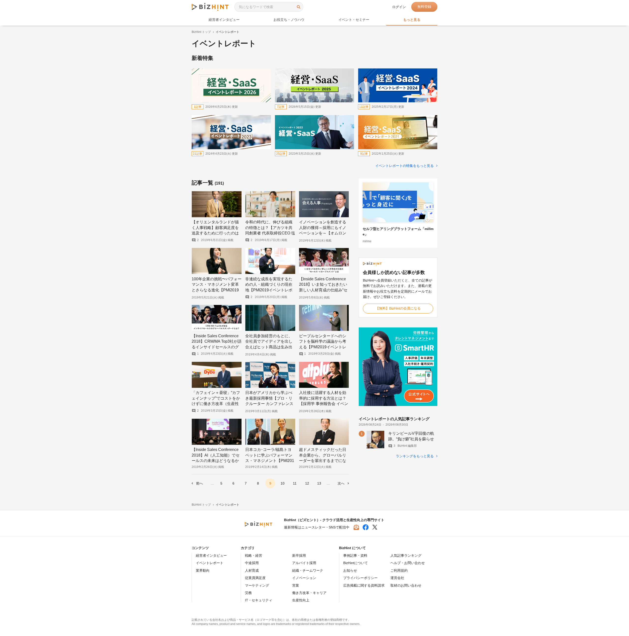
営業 (295, 585)
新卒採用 (299, 555)
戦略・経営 (253, 555)
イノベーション (304, 578)
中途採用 (252, 563)
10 (283, 483)
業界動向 (203, 570)
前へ (199, 483)
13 (319, 483)
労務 (248, 593)
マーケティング (257, 585)
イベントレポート (209, 563)
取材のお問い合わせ (405, 585)
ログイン (399, 7)
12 (307, 483)
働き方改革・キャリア (309, 593)
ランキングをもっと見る (415, 456)
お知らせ (350, 570)
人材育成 (252, 570)
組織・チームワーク (307, 570)
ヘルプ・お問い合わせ (407, 563)
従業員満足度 (255, 578)
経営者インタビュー (211, 555)
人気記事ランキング (405, 555)
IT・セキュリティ (258, 600)
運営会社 (397, 578)
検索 (298, 6)
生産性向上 (300, 600)
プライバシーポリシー (360, 578)
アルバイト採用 (304, 563)
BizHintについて (355, 563)
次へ (341, 483)
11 (295, 483)
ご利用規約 (399, 570)
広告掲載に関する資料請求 (364, 585)
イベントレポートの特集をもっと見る (405, 166)
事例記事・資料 (355, 555)
